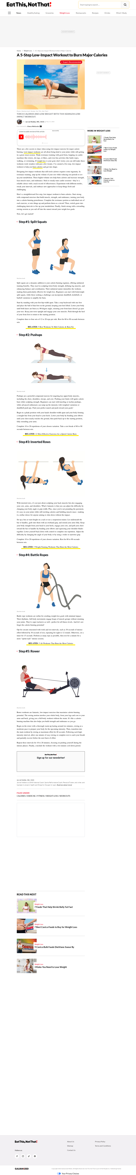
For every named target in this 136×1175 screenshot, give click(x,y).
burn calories (38, 166)
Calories (21, 796)
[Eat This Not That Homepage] (29, 4)
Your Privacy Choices (70, 1173)
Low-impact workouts (32, 152)
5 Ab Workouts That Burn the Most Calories (56, 643)
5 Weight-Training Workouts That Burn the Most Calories (56, 547)
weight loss (41, 160)
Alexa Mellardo (33, 126)
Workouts (65, 796)
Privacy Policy (100, 1141)
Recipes (95, 13)
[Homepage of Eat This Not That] (26, 1142)
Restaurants (81, 13)
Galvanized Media (67, 1168)
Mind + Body (121, 13)
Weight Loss (65, 13)
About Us (70, 1141)
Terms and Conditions (103, 1146)
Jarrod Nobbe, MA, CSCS (34, 122)
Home (19, 51)
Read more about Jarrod (64, 785)
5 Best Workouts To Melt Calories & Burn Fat (56, 327)
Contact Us (71, 1150)
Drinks (107, 13)
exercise (31, 796)
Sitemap (70, 1146)
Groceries (50, 13)
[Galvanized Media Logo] (22, 1169)
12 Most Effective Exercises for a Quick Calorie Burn (55, 434)
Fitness (40, 796)
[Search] (125, 4)
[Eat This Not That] (51, 754)
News (18, 13)
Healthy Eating (33, 13)
